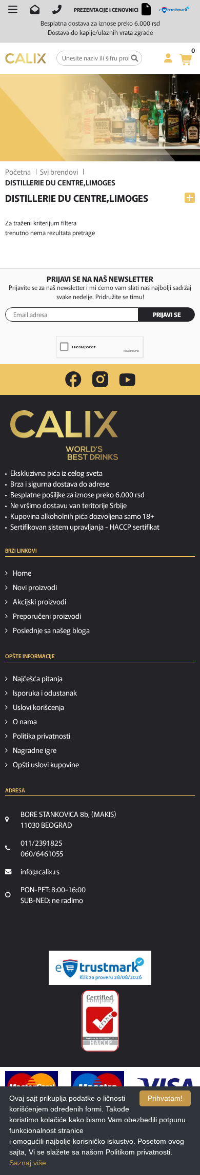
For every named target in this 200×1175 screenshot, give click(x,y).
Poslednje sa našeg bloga (51, 630)
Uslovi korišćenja (38, 707)
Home (22, 573)
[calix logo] (64, 439)
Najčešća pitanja (38, 678)
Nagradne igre (34, 750)
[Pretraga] (135, 58)
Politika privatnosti (41, 735)
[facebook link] (73, 379)
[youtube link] (127, 379)
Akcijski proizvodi (39, 601)
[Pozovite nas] (57, 9)
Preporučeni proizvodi (47, 616)
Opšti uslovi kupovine (46, 764)
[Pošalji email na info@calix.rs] (35, 9)
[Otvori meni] (13, 9)
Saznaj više (27, 1163)
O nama (25, 721)
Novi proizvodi (35, 587)
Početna (18, 171)
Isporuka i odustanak (45, 692)
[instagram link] (100, 379)
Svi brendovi (59, 171)
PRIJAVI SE (167, 314)
